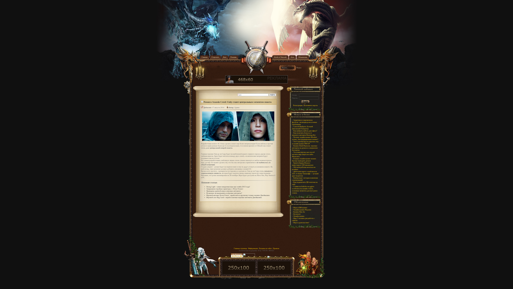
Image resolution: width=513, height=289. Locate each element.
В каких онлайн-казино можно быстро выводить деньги (304, 160)
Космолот (297, 214)
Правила (276, 248)
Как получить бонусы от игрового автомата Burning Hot (304, 134)
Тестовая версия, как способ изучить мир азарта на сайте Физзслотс (303, 154)
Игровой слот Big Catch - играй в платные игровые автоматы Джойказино (234, 197)
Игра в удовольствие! (301, 223)
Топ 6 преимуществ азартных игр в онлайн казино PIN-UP (305, 142)
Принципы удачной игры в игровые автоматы (223, 191)
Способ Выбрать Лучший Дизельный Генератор (302, 128)
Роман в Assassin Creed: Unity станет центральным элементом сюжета (237, 102)
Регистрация (297, 105)
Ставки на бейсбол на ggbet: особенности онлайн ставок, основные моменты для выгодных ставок (305, 189)
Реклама (233, 57)
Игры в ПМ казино (300, 208)
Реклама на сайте (265, 248)
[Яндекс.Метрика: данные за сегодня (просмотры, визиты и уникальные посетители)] (274, 257)
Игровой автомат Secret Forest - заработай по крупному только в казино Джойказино (238, 195)
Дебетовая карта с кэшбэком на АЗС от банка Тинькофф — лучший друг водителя (305, 173)
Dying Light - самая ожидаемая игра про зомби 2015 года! (228, 187)
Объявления (302, 57)
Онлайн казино (298, 216)
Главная (204, 57)
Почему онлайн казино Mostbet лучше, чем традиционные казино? (305, 138)
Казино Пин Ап (299, 212)
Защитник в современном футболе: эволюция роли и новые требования (304, 122)
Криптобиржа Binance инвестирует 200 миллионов (302, 164)
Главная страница (240, 248)
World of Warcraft (280, 57)
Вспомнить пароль (311, 105)
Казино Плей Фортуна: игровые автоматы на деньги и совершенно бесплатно (305, 148)
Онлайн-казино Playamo (302, 210)
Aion (292, 57)
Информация (253, 248)
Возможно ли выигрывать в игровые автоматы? (224, 193)
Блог (224, 57)
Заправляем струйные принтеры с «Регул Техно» (224, 189)
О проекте (215, 57)
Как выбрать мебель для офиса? (305, 131)
